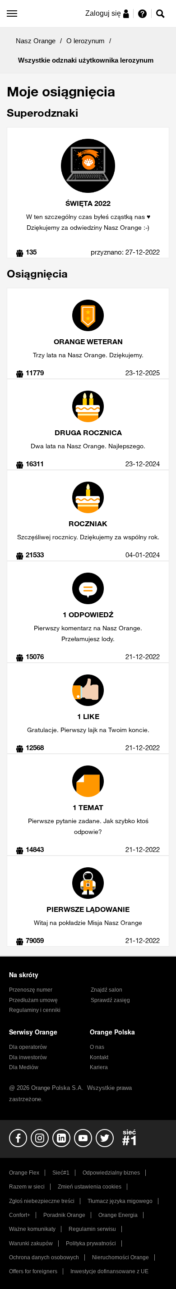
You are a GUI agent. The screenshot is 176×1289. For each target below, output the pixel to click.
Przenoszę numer (30, 990)
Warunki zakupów (31, 1243)
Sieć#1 (60, 1173)
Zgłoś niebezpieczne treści (41, 1201)
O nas (97, 1047)
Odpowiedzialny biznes (111, 1173)
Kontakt (99, 1057)
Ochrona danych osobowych (44, 1257)
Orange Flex (24, 1173)
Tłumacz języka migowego (120, 1201)
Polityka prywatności (91, 1243)
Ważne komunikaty (32, 1229)
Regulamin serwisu (92, 1229)
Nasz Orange (36, 41)
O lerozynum (85, 41)
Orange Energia (118, 1215)
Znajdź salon (106, 990)
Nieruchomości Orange (120, 1257)
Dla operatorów (28, 1047)
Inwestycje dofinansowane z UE (109, 1271)
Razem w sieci (27, 1187)
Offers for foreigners (33, 1271)
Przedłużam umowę (33, 1000)
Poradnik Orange (64, 1215)
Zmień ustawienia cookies (89, 1187)
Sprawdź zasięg (110, 1000)
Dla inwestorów (28, 1057)
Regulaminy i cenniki (34, 1010)
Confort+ (19, 1215)
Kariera (99, 1067)
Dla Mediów (23, 1067)
